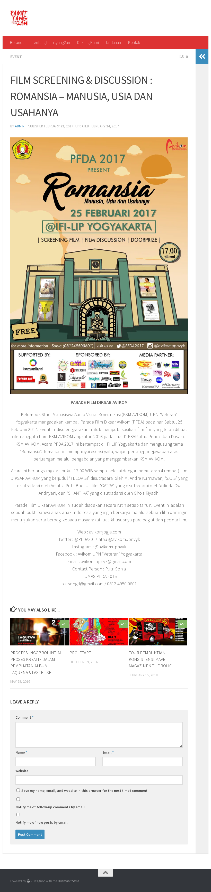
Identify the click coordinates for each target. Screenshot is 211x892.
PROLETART (80, 652)
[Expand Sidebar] (202, 56)
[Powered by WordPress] (28, 881)
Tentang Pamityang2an (51, 42)
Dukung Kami (88, 42)
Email (108, 752)
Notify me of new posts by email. (41, 822)
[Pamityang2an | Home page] (19, 18)
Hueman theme (68, 881)
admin (19, 126)
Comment (24, 717)
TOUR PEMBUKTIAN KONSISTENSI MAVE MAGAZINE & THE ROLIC (150, 659)
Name (21, 752)
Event (16, 56)
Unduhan (113, 42)
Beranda (17, 42)
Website (21, 770)
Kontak (134, 42)
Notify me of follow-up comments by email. (50, 807)
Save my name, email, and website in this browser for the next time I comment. (84, 790)
